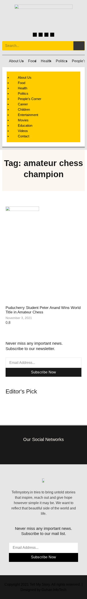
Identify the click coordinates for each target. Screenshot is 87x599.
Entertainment (28, 115)
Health (46, 61)
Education (25, 125)
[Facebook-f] (30, 450)
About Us (16, 61)
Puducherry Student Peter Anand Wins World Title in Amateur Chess (43, 310)
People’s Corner (29, 99)
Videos (23, 131)
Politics (61, 61)
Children (24, 109)
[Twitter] (46, 35)
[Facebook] (35, 35)
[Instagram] (41, 35)
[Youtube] (52, 35)
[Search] (79, 45)
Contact (23, 136)
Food (32, 61)
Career (23, 104)
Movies (23, 120)
